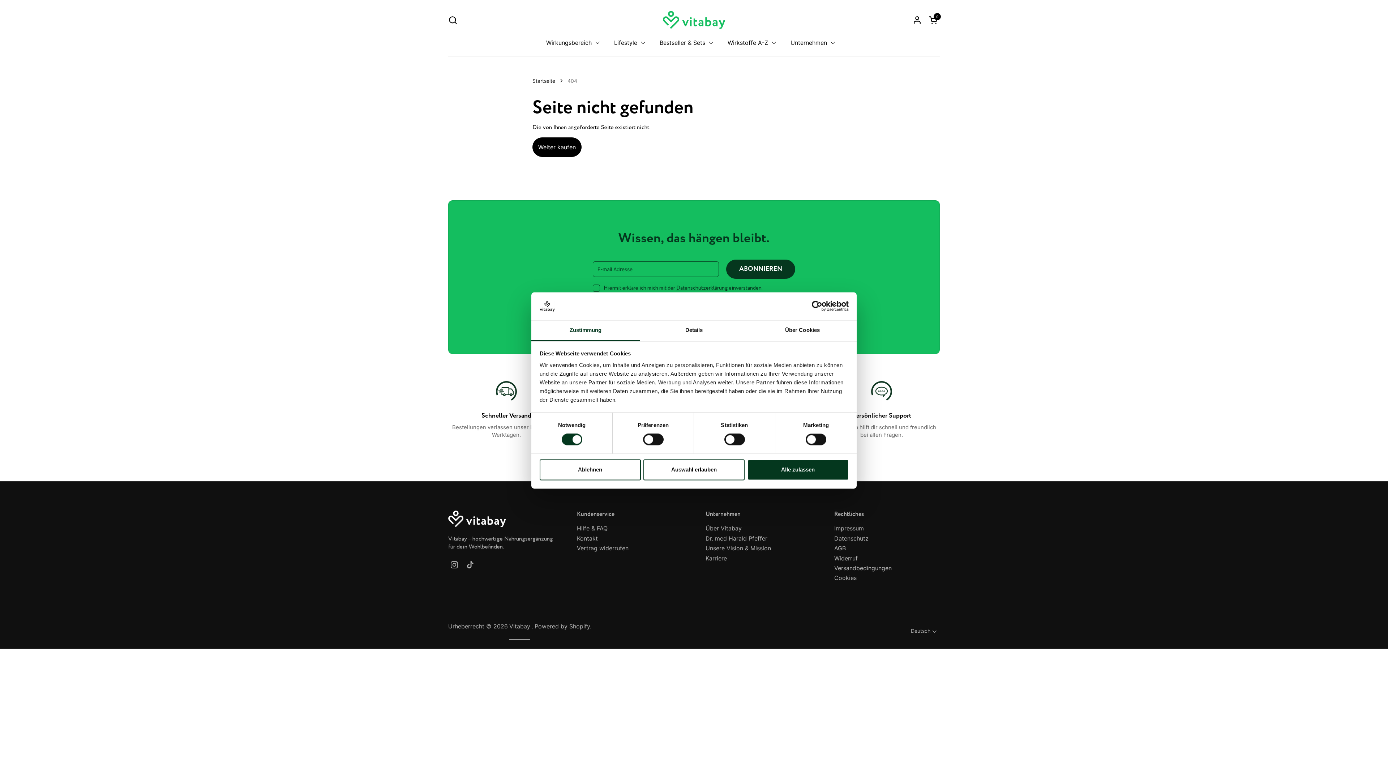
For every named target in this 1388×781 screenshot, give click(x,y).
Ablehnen (590, 469)
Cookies (845, 577)
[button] (452, 20)
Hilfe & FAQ (592, 528)
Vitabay (519, 626)
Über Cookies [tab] (802, 330)
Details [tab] (694, 330)
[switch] (653, 439)
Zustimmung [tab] (586, 330)
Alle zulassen (798, 469)
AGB (840, 548)
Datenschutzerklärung (702, 288)
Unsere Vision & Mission (738, 548)
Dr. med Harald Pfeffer (736, 538)
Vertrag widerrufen (603, 548)
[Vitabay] (694, 20)
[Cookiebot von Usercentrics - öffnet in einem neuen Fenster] (817, 306)
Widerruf (846, 558)
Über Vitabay (724, 528)
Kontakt (587, 538)
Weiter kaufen (557, 147)
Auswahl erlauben (694, 469)
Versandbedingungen (863, 568)
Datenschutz (851, 538)
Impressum (849, 528)
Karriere (716, 558)
